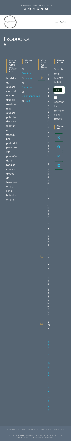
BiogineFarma (44, 437)
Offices (59, 429)
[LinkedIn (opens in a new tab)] (38, 8)
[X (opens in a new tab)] (25, 8)
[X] (59, 137)
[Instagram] (59, 156)
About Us (13, 429)
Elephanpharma (31, 95)
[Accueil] (5, 44)
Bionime (27, 73)
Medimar (27, 87)
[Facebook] (59, 147)
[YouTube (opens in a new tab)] (46, 8)
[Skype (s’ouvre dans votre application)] (42, 8)
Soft (28, 100)
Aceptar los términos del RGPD (59, 110)
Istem (29, 78)
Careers (45, 429)
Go (57, 90)
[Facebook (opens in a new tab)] (29, 8)
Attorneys (29, 429)
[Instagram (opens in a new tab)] (34, 8)
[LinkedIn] (59, 165)
